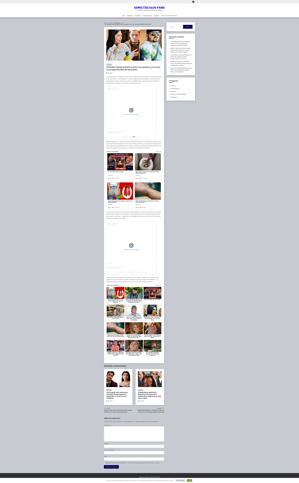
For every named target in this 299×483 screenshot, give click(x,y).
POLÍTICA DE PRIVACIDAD (169, 15)
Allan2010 (110, 73)
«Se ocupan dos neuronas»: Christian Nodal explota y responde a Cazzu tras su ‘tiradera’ (117, 395)
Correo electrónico (109, 450)
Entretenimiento (147, 15)
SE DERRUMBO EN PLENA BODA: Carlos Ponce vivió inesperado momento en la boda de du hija (180, 43)
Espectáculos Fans (149, 8)
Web (105, 456)
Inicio (123, 15)
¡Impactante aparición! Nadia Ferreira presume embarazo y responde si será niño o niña (149, 395)
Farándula (129, 15)
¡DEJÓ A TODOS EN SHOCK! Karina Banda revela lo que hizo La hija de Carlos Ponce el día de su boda (180, 50)
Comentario (107, 425)
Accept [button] (189, 480)
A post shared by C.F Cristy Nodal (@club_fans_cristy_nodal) (131, 272)
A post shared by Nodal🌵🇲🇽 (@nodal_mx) (131, 136)
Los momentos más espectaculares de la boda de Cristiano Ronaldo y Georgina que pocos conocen (181, 56)
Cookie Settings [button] (180, 480)
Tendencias (137, 15)
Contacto (156, 15)
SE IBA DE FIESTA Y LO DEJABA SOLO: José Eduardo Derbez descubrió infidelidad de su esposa (181, 63)
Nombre (106, 443)
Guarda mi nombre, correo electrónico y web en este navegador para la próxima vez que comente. (133, 463)
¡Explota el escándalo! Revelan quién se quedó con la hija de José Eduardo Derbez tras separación (181, 70)
